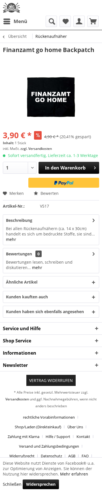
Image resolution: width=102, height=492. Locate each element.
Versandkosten (17, 399)
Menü (20, 21)
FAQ (85, 455)
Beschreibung (19, 220)
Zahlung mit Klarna (23, 436)
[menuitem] (15, 21)
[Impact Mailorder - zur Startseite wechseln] (11, 8)
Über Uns (75, 426)
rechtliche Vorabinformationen (49, 417)
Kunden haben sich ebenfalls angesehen (45, 311)
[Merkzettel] (65, 21)
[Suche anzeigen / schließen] (51, 21)
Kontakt (83, 436)
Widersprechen (41, 484)
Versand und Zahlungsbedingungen (49, 446)
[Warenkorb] (93, 21)
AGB (71, 455)
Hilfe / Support (58, 436)
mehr (11, 239)
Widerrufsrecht (22, 455)
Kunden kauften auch (27, 296)
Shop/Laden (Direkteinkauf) (38, 426)
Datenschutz (51, 455)
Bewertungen (19, 254)
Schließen (12, 484)
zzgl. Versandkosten (36, 148)
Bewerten (49, 193)
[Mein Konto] (79, 21)
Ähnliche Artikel (21, 282)
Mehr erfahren (74, 474)
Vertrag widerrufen (51, 380)
